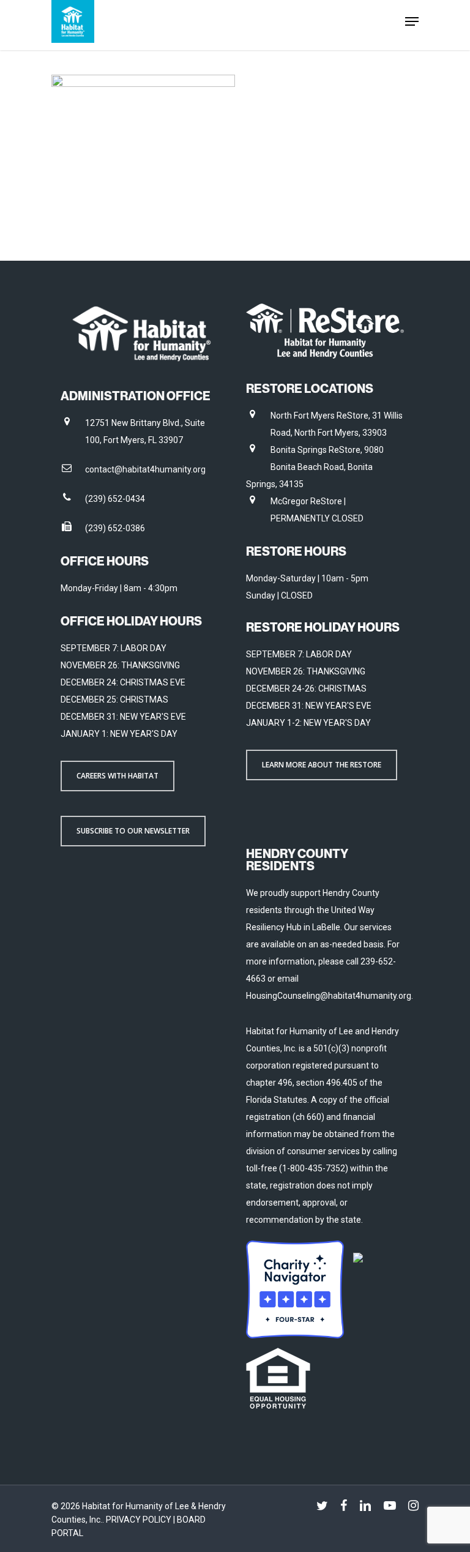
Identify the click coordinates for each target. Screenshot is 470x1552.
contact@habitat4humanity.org (145, 469)
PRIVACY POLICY (139, 1519)
